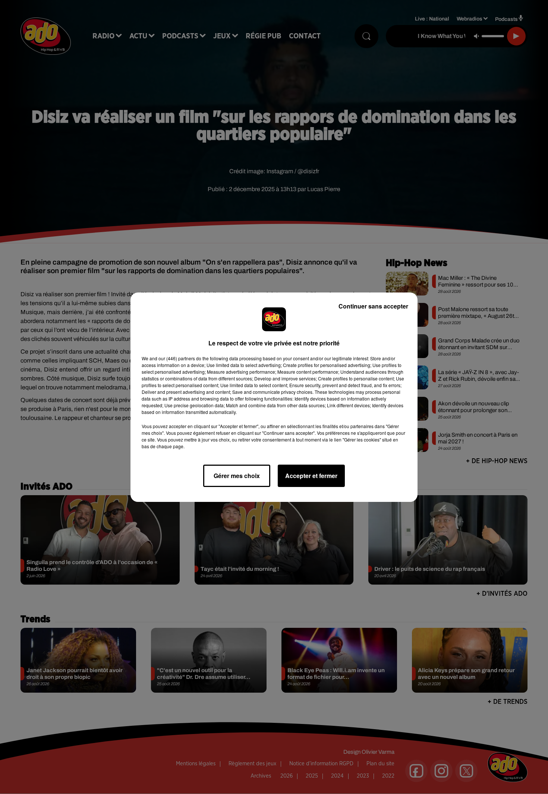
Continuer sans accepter (373, 306)
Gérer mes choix (237, 475)
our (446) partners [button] (176, 358)
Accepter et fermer (311, 475)
